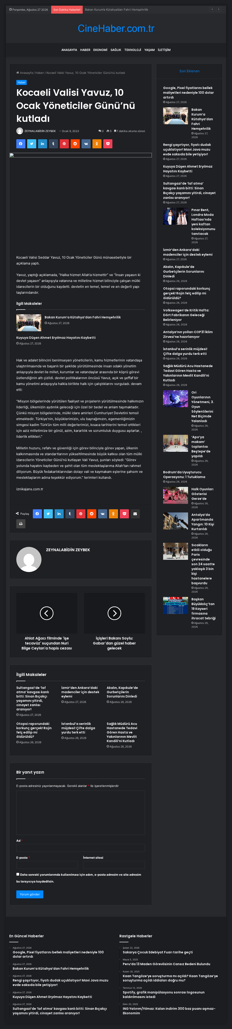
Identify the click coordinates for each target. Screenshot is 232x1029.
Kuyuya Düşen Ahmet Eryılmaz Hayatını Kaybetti (56, 337)
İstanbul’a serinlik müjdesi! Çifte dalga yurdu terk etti (78, 728)
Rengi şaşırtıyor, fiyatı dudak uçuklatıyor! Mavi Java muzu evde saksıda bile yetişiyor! (187, 149)
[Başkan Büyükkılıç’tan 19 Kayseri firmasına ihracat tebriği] (175, 605)
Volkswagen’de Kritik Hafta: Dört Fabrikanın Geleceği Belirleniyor (186, 315)
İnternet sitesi (93, 857)
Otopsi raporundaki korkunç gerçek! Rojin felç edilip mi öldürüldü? (34, 730)
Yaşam (149, 50)
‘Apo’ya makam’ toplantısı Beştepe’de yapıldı (200, 446)
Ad (19, 840)
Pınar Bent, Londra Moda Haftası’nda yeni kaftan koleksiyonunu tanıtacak (203, 222)
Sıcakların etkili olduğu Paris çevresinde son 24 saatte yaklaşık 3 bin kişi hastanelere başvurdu (203, 564)
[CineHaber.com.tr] (116, 28)
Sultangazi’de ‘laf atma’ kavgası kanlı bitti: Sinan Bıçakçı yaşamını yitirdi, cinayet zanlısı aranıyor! (32, 698)
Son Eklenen (189, 71)
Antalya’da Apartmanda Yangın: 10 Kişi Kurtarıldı (202, 521)
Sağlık (116, 50)
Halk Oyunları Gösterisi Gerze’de (202, 494)
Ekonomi (100, 50)
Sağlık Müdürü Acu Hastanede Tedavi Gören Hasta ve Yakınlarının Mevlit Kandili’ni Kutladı (122, 732)
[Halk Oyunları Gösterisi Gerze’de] (175, 495)
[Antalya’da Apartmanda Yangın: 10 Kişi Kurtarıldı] (175, 520)
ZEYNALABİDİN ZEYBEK (40, 131)
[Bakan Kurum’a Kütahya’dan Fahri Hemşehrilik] (28, 322)
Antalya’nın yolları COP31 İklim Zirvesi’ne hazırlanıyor (188, 334)
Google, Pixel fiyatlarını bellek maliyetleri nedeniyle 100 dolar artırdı (188, 93)
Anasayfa (69, 50)
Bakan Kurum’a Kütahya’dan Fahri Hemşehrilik (83, 317)
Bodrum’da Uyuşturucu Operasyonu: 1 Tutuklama (184, 474)
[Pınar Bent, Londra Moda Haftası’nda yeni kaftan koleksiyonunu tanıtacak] (175, 216)
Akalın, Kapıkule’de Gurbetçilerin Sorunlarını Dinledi (122, 692)
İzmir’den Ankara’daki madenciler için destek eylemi (80, 692)
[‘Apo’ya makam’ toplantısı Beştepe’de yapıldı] (175, 443)
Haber (85, 50)
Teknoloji (132, 50)
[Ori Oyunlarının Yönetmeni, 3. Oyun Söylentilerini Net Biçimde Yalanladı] (175, 398)
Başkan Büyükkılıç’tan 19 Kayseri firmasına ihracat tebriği (203, 608)
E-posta (23, 857)
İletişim (164, 50)
